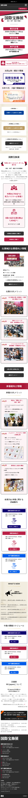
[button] (22, 9)
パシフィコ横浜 (5, 750)
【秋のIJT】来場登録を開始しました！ (15, 609)
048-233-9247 (5, 753)
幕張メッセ (4, 762)
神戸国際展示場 (5, 774)
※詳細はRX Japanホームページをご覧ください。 (13, 704)
